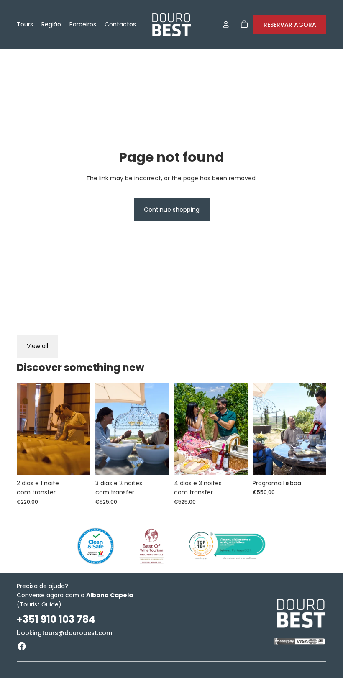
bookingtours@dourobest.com (64, 633)
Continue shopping (172, 209)
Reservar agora (290, 24)
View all (37, 346)
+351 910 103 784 (56, 619)
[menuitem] (25, 24)
